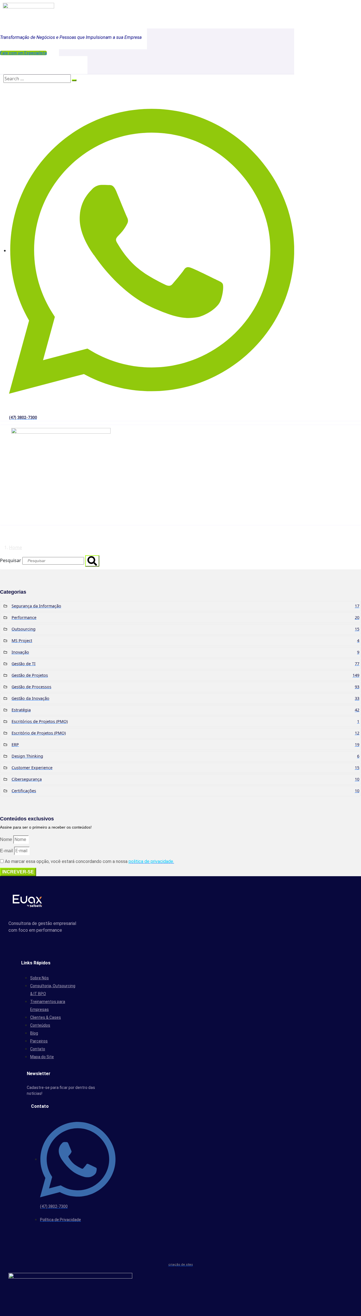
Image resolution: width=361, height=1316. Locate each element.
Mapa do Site (42, 1057)
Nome (6, 839)
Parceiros (39, 1041)
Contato (37, 1049)
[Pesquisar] (92, 561)
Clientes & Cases (45, 1017)
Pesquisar (10, 560)
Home (15, 547)
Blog (34, 1033)
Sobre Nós (39, 978)
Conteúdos (40, 1025)
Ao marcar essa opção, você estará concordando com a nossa (89, 861)
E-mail (6, 850)
